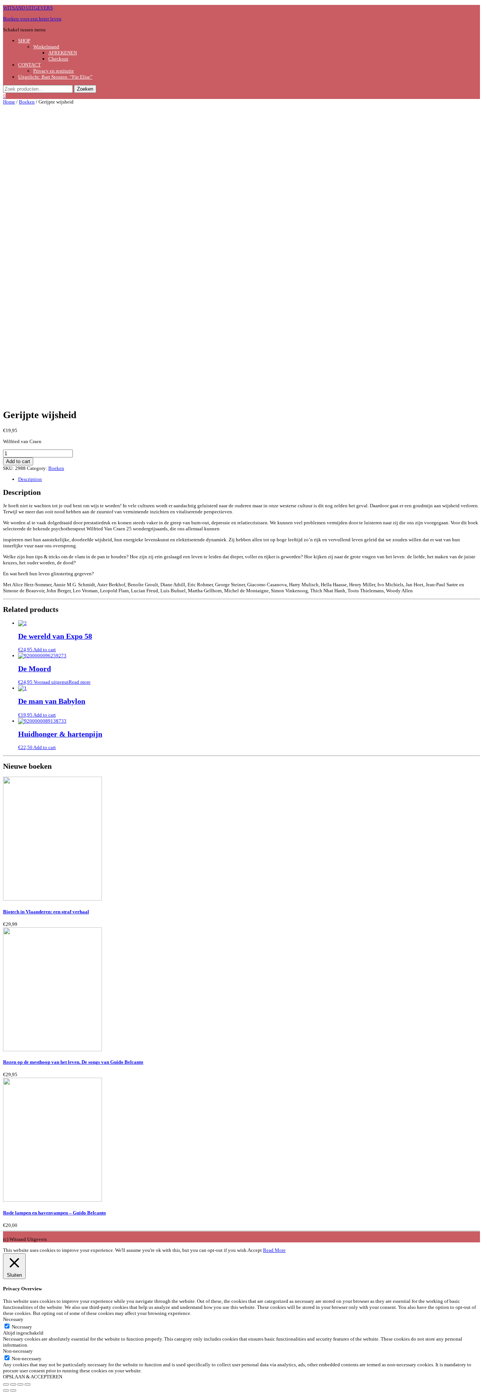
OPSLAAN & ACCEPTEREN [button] (32, 1377)
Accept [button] (255, 1250)
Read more (80, 682)
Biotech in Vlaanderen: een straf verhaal (46, 912)
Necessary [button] (13, 1319)
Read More (274, 1250)
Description (30, 479)
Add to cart (18, 461)
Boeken (27, 102)
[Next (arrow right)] (13, 1390)
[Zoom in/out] (28, 1384)
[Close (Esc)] (6, 1384)
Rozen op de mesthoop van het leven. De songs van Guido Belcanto (73, 1062)
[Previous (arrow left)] (6, 1390)
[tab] (249, 479)
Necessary (22, 1327)
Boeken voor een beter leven (32, 19)
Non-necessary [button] (18, 1351)
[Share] (13, 1384)
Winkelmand (46, 46)
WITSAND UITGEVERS (28, 8)
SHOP (24, 40)
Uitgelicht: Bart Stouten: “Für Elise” (55, 77)
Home (9, 102)
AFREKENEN (62, 53)
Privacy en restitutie (53, 71)
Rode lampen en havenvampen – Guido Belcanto (54, 1213)
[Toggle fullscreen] (20, 1384)
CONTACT (29, 65)
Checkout (58, 59)
